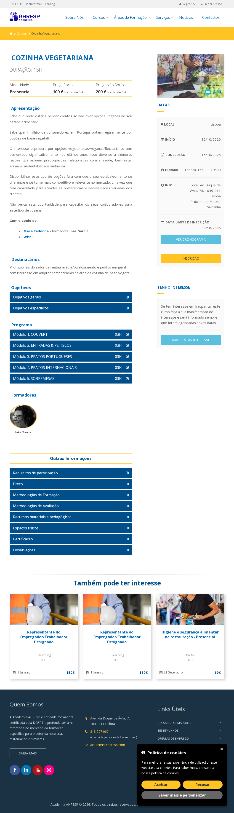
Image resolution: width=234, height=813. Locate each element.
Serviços (163, 17)
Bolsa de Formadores (174, 723)
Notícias (186, 17)
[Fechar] (222, 748)
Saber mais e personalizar (182, 795)
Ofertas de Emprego (173, 738)
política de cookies (165, 773)
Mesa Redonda (36, 231)
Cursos (99, 17)
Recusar (202, 784)
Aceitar (161, 784)
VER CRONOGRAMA (191, 239)
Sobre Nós (74, 17)
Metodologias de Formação (36, 494)
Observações (24, 550)
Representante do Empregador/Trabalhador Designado (43, 637)
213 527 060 (99, 731)
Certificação (23, 539)
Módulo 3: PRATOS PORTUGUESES (67, 356)
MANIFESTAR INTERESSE (191, 340)
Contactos (211, 17)
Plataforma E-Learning (40, 4)
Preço (18, 483)
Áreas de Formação (130, 17)
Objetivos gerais (27, 297)
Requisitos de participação (35, 472)
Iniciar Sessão (213, 4)
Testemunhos (168, 730)
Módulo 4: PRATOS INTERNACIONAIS (67, 367)
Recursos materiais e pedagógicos (42, 516)
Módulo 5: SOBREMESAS (67, 378)
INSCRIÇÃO (190, 258)
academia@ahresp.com (107, 745)
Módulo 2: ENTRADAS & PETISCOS (67, 345)
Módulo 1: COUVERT (67, 334)
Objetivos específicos (31, 308)
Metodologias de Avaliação (36, 505)
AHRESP (17, 4)
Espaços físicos (26, 528)
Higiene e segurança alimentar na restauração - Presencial (190, 635)
